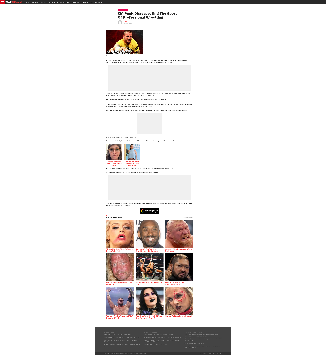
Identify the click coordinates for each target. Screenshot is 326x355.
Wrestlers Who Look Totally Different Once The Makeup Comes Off (149, 317)
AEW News (43, 2)
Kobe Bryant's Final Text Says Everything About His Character (147, 250)
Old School (75, 2)
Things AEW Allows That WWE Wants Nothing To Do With (119, 250)
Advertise (212, 353)
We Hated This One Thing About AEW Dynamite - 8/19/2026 (119, 317)
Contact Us (219, 353)
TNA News (52, 2)
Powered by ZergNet (188, 217)
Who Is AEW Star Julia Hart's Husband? (178, 316)
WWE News (34, 2)
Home (27, 2)
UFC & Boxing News (63, 2)
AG (126, 21)
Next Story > (110, 216)
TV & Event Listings (96, 2)
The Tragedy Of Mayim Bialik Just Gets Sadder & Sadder (114, 163)
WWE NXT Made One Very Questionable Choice (174, 283)
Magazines (85, 2)
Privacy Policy (203, 353)
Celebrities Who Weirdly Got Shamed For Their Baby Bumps (132, 163)
